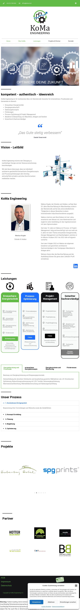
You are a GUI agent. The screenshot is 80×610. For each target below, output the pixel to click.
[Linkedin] (75, 3)
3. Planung (9, 419)
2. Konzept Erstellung (13, 414)
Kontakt (71, 41)
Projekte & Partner (54, 41)
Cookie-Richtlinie (46, 606)
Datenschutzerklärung (58, 606)
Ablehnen (51, 602)
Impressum (6, 582)
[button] (76, 586)
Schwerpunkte (10, 339)
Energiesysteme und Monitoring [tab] (53, 368)
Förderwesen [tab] (71, 368)
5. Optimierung (10, 428)
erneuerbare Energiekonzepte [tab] (31, 368)
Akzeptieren (36, 602)
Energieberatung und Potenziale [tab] (11, 368)
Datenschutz (6, 585)
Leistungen (36, 41)
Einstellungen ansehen (68, 602)
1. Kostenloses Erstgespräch (16, 403)
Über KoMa (21, 41)
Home (8, 41)
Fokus (30, 337)
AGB (3, 578)
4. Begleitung (10, 424)
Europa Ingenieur (70, 352)
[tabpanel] (40, 380)
